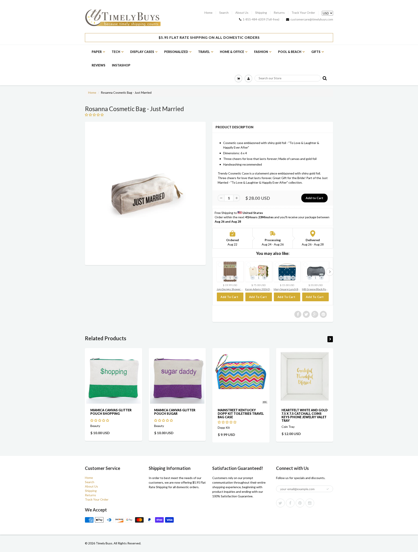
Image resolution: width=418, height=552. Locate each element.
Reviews (98, 65)
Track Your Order (303, 12)
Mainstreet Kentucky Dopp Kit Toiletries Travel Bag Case (241, 413)
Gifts (315, 52)
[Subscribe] (327, 489)
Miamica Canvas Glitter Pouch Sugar (174, 411)
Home (208, 12)
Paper (97, 52)
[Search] (324, 78)
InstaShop (121, 65)
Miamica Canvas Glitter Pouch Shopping (110, 411)
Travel (204, 52)
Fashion (261, 52)
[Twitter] (280, 503)
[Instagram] (309, 503)
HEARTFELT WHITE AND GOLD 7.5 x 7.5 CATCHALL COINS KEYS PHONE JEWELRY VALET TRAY (304, 415)
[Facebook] (290, 503)
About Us (241, 12)
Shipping (261, 12)
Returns (279, 12)
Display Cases (142, 52)
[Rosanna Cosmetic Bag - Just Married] (145, 193)
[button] (100, 420)
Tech (116, 52)
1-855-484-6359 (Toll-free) (261, 19)
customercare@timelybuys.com (311, 19)
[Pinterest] (300, 503)
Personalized (176, 52)
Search (224, 12)
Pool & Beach (289, 52)
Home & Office (232, 52)
